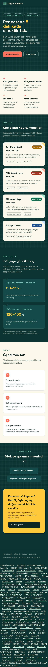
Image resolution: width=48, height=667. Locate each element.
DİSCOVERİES (18, 647)
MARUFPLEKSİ (30, 592)
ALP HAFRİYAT (16, 595)
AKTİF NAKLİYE (26, 628)
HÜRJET (5, 617)
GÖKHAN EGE (17, 568)
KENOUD (6, 625)
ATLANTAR (13, 579)
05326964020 (23, 598)
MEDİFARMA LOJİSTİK (11, 584)
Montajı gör (31, 54)
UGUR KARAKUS (37, 606)
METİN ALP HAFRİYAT (33, 595)
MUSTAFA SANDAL (18, 633)
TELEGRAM (18, 657)
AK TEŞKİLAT (7, 622)
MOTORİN (41, 647)
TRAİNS (29, 641)
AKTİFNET (21, 565)
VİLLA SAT (35, 636)
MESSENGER (19, 655)
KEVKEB (11, 590)
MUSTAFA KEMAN (9, 619)
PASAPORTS (28, 638)
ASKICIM (18, 576)
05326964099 (8, 598)
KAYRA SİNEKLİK (28, 587)
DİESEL (27, 649)
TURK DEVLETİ (8, 606)
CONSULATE (7, 638)
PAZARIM (26, 603)
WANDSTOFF (7, 581)
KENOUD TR (40, 614)
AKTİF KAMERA (15, 614)
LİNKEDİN (6, 657)
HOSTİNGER (31, 660)
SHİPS (17, 638)
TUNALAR (34, 573)
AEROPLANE (7, 641)
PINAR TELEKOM (32, 576)
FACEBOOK (6, 655)
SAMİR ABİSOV (35, 609)
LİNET (25, 617)
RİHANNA (16, 617)
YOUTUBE (30, 657)
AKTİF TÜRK (23, 606)
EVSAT (38, 638)
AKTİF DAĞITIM (22, 622)
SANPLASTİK (16, 592)
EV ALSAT (39, 641)
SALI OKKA (6, 609)
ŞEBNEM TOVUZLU (28, 619)
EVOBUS (34, 644)
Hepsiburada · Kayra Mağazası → (24, 478)
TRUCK (16, 644)
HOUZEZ (42, 633)
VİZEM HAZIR (8, 571)
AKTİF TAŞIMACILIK (36, 625)
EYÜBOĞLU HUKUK (10, 587)
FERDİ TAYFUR (20, 609)
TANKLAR (6, 647)
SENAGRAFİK (25, 579)
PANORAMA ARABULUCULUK (36, 584)
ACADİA (42, 619)
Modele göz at (17, 525)
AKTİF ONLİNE (22, 636)
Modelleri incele (12, 54)
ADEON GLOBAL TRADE (26, 571)
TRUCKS (25, 644)
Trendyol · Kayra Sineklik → (24, 470)
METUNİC (19, 660)
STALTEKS (42, 581)
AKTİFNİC (35, 617)
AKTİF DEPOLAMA (9, 628)
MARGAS (37, 579)
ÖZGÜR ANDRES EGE (11, 603)
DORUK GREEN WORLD (11, 649)
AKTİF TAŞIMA (38, 622)
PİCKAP (44, 644)
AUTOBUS (19, 641)
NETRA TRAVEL (41, 568)
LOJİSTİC (33, 630)
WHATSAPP (7, 660)
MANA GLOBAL (24, 590)
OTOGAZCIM (30, 581)
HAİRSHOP (6, 611)
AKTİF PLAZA (7, 636)
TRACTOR (6, 644)
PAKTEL (19, 581)
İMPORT (13, 630)
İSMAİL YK (37, 603)
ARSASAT (30, 647)
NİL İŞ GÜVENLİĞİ (20, 573)
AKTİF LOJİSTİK (19, 625)
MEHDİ (23, 630)
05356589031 (8, 600)
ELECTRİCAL (20, 652)
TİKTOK (40, 657)
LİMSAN (36, 590)
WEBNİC (28, 614)
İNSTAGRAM (33, 655)
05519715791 (38, 598)
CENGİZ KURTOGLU (36, 652)
